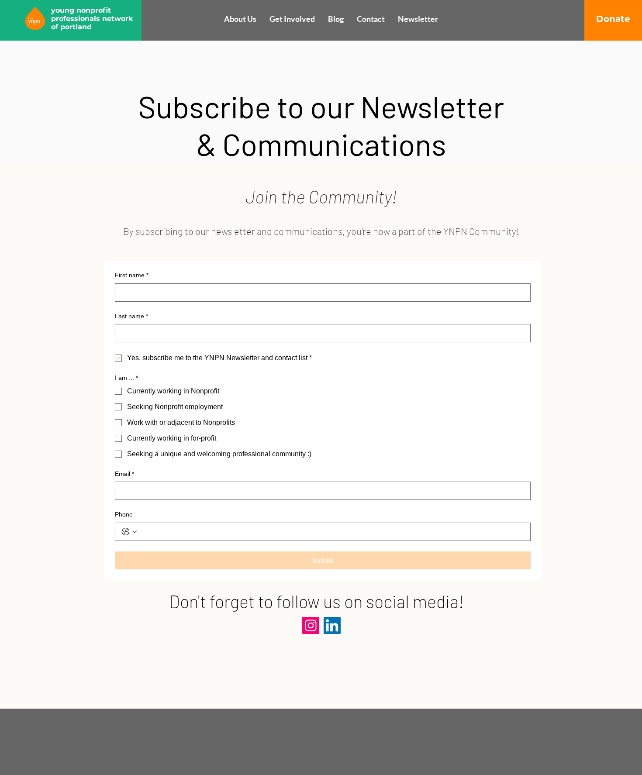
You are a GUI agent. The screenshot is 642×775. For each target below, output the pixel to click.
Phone (124, 514)
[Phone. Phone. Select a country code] (129, 532)
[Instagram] (310, 625)
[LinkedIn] (332, 625)
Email (124, 473)
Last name (131, 316)
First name (131, 275)
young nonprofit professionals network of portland (92, 18)
